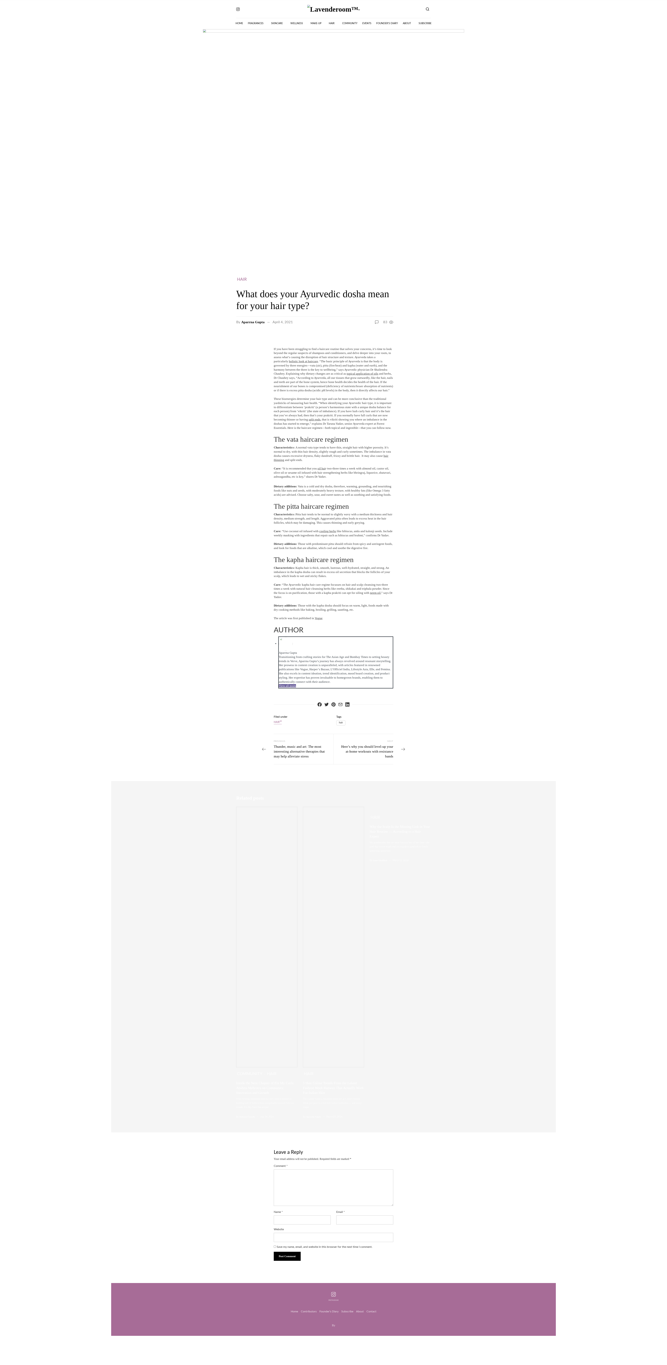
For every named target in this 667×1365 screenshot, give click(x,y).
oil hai (321, 468)
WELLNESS (296, 23)
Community (249, 1074)
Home (294, 1311)
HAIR (332, 23)
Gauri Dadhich (380, 860)
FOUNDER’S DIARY (387, 23)
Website (279, 1229)
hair (341, 722)
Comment (281, 1166)
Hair (242, 279)
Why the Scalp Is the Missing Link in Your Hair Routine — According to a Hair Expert (400, 831)
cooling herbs (327, 531)
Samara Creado (247, 1116)
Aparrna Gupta (253, 322)
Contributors (309, 1311)
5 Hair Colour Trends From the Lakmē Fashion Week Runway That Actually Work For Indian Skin (333, 1088)
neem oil (375, 593)
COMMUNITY (349, 23)
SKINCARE (277, 23)
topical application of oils (362, 373)
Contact (371, 1311)
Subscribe (347, 1311)
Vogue (319, 618)
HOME (239, 23)
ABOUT (407, 23)
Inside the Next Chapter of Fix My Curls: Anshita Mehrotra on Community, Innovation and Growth (265, 1088)
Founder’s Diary (329, 1311)
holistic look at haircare (303, 361)
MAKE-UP (316, 23)
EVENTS (366, 23)
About (360, 1311)
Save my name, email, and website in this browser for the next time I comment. (324, 1247)
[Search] (427, 9)
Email (340, 1212)
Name (278, 1212)
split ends (314, 419)
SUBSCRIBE (425, 23)
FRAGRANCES (255, 23)
